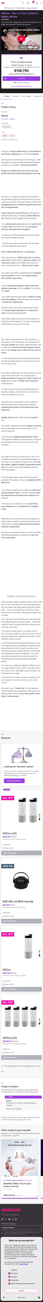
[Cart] (28, 3)
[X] (6, 1219)
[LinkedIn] (16, 1219)
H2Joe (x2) (10, 833)
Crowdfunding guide (30, 1092)
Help (18, 1092)
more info (4, 119)
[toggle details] (37, 1197)
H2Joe (6, 19)
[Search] (23, 3)
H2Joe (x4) (10, 1037)
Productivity (6, 127)
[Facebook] (2, 1219)
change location (32, 8)
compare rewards (14, 781)
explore (16, 1135)
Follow (21, 78)
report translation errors (17, 1234)
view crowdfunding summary (21, 86)
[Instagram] (13, 1219)
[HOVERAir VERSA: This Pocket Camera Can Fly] (19, 1157)
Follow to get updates (14, 1109)
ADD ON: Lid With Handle (18, 901)
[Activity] (33, 3)
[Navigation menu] (41, 3)
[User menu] (37, 3)
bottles (5, 135)
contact (12, 119)
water (12, 135)
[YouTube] (9, 1219)
